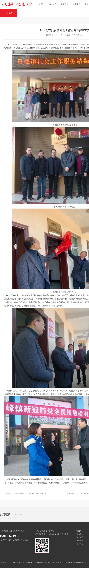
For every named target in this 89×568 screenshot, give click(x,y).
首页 (41, 4)
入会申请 (80, 540)
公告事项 (76, 4)
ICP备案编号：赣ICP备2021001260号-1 (48, 562)
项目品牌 (64, 4)
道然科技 (19, 514)
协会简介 (53, 4)
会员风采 (80, 537)
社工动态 (9, 13)
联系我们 (80, 544)
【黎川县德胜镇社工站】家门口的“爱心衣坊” (29, 493)
